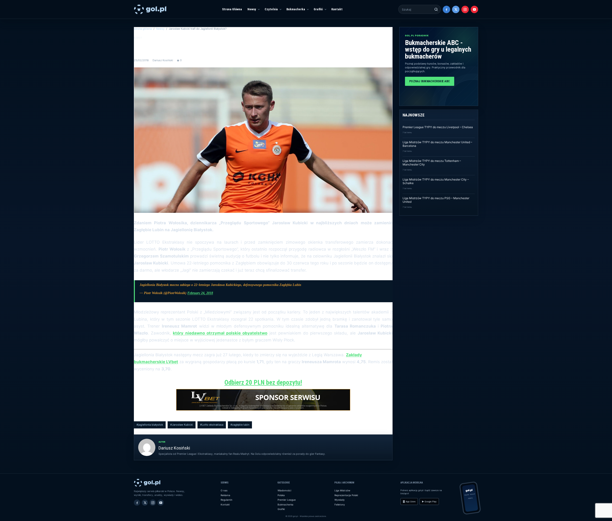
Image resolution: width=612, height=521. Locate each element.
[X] (455, 9)
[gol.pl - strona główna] (150, 9)
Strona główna (143, 28)
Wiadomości (284, 490)
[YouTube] (474, 9)
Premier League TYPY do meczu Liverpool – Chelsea (438, 127)
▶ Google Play (429, 501)
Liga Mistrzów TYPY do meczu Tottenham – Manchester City (432, 162)
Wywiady (339, 499)
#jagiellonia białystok (150, 424)
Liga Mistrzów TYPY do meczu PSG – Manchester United (436, 199)
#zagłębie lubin (239, 424)
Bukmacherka (295, 9)
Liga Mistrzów (342, 490)
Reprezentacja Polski (346, 495)
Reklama (225, 495)
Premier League (287, 499)
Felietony (339, 504)
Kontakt (337, 9)
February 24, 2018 (200, 293)
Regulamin (226, 499)
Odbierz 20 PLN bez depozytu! (263, 382)
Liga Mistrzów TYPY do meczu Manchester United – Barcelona (437, 144)
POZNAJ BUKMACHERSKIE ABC (429, 81)
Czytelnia (271, 9)
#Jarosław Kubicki (181, 424)
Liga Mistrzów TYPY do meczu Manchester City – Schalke (436, 181)
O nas (224, 490)
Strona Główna (232, 9)
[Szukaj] (436, 9)
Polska (281, 495)
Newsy (251, 9)
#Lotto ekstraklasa (211, 424)
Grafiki (318, 9)
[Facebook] (446, 9)
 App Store (409, 501)
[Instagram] (465, 9)
